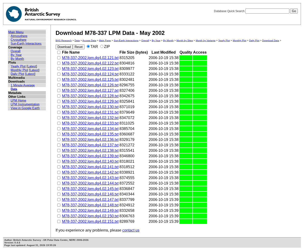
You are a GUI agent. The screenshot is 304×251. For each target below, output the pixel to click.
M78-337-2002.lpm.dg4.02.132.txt (90, 118)
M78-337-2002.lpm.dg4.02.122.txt (90, 63)
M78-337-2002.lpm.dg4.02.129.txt (90, 101)
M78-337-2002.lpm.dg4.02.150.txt (90, 216)
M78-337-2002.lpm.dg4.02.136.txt (90, 140)
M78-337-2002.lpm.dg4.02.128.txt (90, 96)
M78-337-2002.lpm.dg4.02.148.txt (90, 205)
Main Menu (16, 32)
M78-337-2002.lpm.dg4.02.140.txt (90, 161)
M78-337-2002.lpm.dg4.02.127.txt (90, 90)
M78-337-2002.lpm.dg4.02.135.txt (90, 134)
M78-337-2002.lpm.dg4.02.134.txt (90, 129)
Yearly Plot (18, 66)
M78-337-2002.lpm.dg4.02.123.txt (90, 69)
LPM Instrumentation (25, 104)
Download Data (270, 40)
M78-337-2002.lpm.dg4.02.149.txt (90, 211)
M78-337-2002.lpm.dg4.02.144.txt (90, 183)
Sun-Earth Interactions (26, 43)
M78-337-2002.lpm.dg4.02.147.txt (90, 200)
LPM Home (18, 100)
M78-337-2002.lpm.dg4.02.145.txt (90, 189)
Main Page (105, 40)
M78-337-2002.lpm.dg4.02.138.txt (90, 151)
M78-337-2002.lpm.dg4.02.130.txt (90, 107)
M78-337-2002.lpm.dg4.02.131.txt (90, 112)
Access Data (89, 40)
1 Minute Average (23, 85)
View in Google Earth (25, 108)
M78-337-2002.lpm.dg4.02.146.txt (90, 194)
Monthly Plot (19, 70)
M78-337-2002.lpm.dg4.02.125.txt (90, 80)
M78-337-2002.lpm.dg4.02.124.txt (90, 74)
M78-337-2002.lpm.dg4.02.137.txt (90, 145)
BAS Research (64, 40)
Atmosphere (19, 36)
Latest (32, 66)
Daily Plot (17, 74)
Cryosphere (18, 40)
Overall (15, 51)
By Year (16, 55)
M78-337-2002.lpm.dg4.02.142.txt (90, 172)
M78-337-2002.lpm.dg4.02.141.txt (90, 167)
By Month (17, 58)
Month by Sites (184, 40)
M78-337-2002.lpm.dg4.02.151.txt (90, 221)
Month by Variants (205, 40)
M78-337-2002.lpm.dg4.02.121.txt (90, 58)
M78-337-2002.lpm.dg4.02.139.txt (90, 156)
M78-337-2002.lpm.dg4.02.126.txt (90, 85)
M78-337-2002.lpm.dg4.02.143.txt (90, 178)
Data (14, 89)
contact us (130, 230)
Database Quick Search (229, 11)
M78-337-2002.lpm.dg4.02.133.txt (90, 123)
